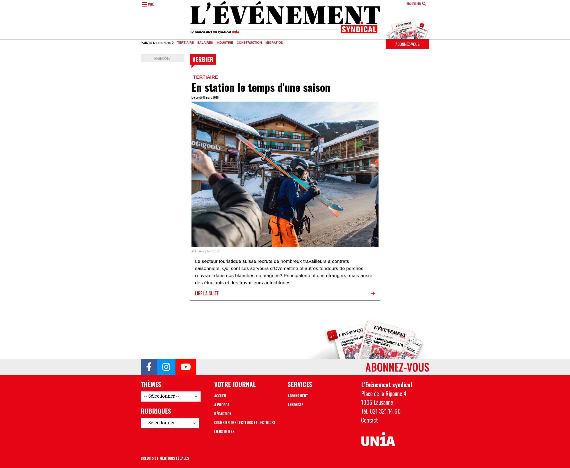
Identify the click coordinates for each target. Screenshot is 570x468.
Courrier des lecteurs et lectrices (244, 422)
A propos (221, 404)
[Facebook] (149, 367)
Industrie (224, 42)
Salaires (205, 42)
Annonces (295, 404)
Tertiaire (185, 42)
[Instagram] (166, 367)
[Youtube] (185, 367)
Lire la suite (207, 293)
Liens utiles (224, 431)
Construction (249, 42)
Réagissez (162, 58)
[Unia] (378, 439)
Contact (369, 419)
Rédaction (222, 413)
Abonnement (298, 396)
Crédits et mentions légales (165, 458)
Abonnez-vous (407, 44)
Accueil (220, 396)
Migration (274, 42)
